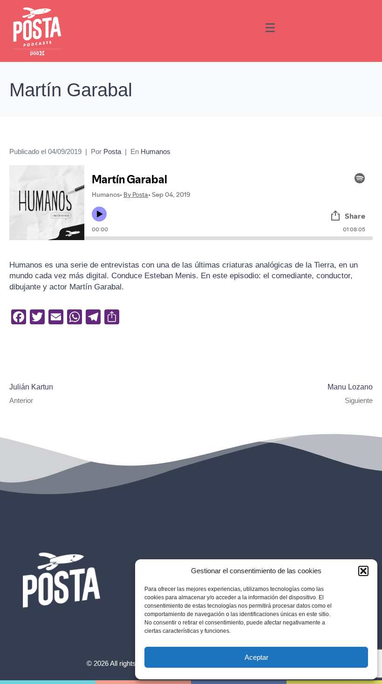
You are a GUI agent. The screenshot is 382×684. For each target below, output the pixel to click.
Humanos (156, 151)
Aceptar (256, 657)
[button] (363, 571)
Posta (112, 151)
